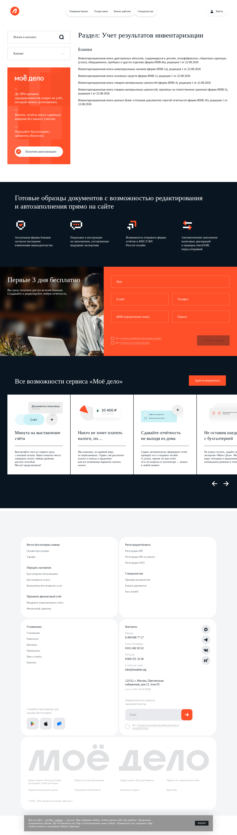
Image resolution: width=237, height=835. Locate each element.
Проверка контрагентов (137, 579)
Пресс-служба (34, 656)
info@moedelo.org (135, 669)
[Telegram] (205, 639)
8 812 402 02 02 (134, 648)
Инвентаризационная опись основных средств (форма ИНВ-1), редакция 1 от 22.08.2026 (134, 75)
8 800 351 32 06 (134, 658)
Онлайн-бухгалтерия (38, 551)
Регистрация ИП (134, 551)
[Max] (205, 629)
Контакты (32, 644)
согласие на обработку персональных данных (141, 338)
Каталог (19, 53)
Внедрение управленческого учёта (45, 602)
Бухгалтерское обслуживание (42, 573)
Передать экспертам (39, 567)
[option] (37, 235)
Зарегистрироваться (207, 380)
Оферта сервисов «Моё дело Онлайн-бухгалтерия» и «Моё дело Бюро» (44, 782)
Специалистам (145, 11)
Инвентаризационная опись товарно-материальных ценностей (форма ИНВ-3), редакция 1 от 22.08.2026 (144, 82)
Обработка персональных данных (43, 790)
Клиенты (31, 662)
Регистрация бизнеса (138, 544)
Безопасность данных (129, 790)
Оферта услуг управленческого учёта (182, 780)
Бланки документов (135, 585)
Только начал (101, 11)
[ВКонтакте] (205, 650)
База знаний (131, 591)
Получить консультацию (40, 151)
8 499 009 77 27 (134, 637)
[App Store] (46, 724)
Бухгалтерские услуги (38, 579)
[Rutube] (205, 660)
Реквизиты (32, 639)
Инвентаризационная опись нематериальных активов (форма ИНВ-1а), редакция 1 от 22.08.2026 (139, 69)
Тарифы (31, 556)
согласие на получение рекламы (134, 342)
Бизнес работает (122, 11)
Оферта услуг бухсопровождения (89, 780)
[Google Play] (33, 724)
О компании (34, 626)
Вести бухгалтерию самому (43, 544)
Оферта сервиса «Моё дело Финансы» (137, 780)
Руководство (33, 650)
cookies (58, 820)
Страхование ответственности (87, 790)
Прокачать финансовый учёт (44, 596)
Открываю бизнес (78, 11)
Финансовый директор (39, 608)
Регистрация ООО (135, 562)
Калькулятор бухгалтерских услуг (44, 585)
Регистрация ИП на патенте (140, 556)
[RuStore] (59, 724)
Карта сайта (171, 790)
